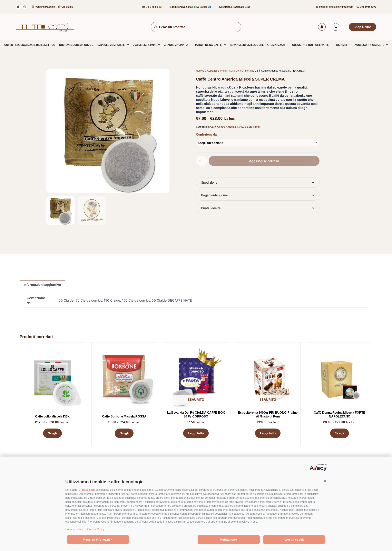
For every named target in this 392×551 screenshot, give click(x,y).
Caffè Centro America (241, 70)
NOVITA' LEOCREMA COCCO (76, 45)
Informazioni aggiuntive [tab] (42, 285)
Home (199, 70)
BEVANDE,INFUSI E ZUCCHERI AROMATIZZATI (257, 45)
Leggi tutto (196, 433)
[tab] (258, 182)
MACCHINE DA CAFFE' (208, 45)
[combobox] (196, 27)
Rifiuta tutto (228, 539)
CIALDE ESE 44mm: (144, 45)
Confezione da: (207, 134)
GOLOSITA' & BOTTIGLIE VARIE (310, 45)
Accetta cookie (294, 539)
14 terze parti (86, 489)
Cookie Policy (96, 529)
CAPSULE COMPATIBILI (111, 45)
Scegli (52, 433)
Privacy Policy (74, 529)
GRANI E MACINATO (176, 45)
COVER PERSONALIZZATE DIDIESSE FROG (29, 45)
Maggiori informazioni (98, 539)
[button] (325, 481)
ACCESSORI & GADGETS (369, 45)
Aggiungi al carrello (264, 161)
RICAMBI (341, 45)
